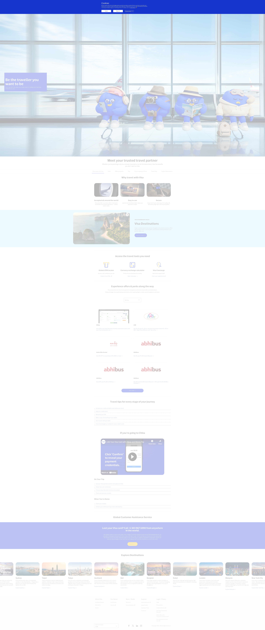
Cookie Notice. (132, 7)
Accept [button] (106, 11)
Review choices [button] (128, 11)
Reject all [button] (118, 11)
